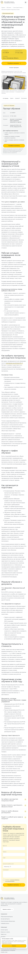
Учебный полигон (5, 923)
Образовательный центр (7, 916)
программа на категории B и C (14, 363)
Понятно (14, 945)
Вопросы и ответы (5, 932)
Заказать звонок (7, 909)
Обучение (9, 7)
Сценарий (17, 98)
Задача (11, 98)
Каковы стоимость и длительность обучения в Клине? (11, 805)
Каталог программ (14, 67)
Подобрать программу (14, 63)
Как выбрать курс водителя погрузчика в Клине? (9, 799)
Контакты (3, 936)
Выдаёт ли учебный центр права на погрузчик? (12, 817)
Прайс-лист (3, 934)
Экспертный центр (5, 918)
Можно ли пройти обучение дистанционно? (9, 811)
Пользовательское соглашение (8, 950)
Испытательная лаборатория (8, 921)
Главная (3, 7)
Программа (24, 98)
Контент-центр (4, 929)
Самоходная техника (17, 7)
